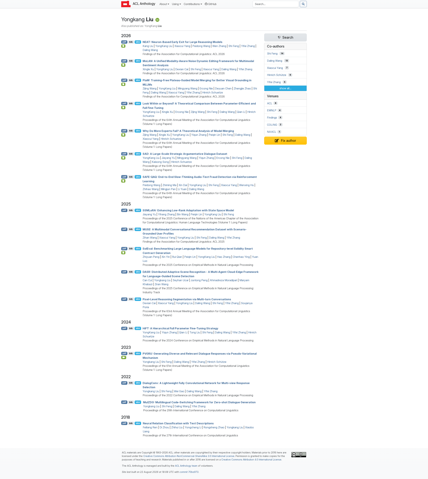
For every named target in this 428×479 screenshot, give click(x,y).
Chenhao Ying (241, 256)
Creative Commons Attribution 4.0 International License (251, 459)
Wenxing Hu (246, 185)
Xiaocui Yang (182, 46)
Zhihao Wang (151, 189)
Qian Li (241, 112)
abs (138, 42)
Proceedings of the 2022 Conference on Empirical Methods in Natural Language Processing (198, 395)
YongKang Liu (163, 46)
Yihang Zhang (166, 214)
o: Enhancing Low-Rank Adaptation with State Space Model (188, 210)
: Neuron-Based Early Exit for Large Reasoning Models (182, 42)
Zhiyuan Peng (151, 256)
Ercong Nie (206, 88)
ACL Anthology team (186, 465)
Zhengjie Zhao (242, 88)
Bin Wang (182, 214)
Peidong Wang (201, 46)
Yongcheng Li (193, 427)
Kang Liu (148, 46)
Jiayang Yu (168, 157)
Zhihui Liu (177, 427)
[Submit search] (303, 4)
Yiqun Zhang (198, 134)
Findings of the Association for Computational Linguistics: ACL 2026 (184, 54)
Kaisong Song (160, 162)
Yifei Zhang (248, 46)
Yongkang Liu (162, 280)
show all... (285, 88)
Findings (272, 117)
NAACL (271, 131)
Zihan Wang (150, 237)
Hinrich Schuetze (212, 92)
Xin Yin (166, 256)
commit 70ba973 (189, 471)
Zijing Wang (149, 88)
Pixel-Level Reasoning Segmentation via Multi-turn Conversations (187, 299)
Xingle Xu (148, 69)
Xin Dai (183, 185)
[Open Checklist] (123, 46)
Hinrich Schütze (216, 361)
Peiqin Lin (214, 134)
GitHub (212, 4)
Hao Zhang (224, 256)
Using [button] (175, 4)
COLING (272, 124)
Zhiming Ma (169, 185)
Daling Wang (150, 50)
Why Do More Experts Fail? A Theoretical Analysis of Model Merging (188, 130)
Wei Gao (179, 391)
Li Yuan (182, 189)
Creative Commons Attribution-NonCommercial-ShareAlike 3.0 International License (188, 456)
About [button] (163, 4)
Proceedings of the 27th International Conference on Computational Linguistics (190, 435)
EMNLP (271, 110)
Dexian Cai (181, 69)
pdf (124, 42)
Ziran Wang (161, 284)
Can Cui (147, 280)
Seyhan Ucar (181, 280)
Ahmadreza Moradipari (223, 280)
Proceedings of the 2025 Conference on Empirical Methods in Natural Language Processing (198, 265)
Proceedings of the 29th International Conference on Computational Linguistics (190, 410)
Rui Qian (177, 256)
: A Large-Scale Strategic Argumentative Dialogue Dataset (185, 153)
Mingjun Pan (168, 189)
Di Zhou (164, 427)
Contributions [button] (192, 4)
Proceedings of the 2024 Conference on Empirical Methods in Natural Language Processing (198, 340)
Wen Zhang (219, 46)
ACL (269, 103)
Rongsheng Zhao (213, 427)
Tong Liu (194, 332)
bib (131, 42)
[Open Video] (123, 357)
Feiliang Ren (150, 427)
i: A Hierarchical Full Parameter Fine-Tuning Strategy (180, 328)
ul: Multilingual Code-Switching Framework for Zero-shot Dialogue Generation (199, 402)
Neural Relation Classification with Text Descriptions (178, 423)
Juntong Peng (199, 280)
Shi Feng (233, 46)
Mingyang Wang (187, 88)
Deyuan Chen (223, 88)
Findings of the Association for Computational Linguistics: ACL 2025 (184, 241)
